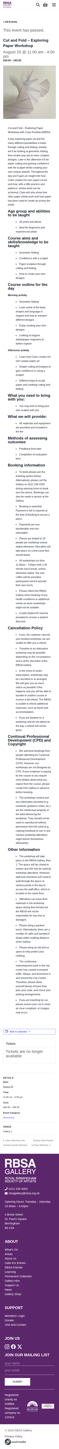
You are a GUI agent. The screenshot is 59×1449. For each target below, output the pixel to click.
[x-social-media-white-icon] (19, 1346)
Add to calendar (18, 1031)
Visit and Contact (15, 1324)
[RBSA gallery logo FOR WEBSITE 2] (7, 5)
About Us (10, 1258)
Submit (17, 1381)
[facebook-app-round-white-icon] (13, 1346)
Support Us (12, 1285)
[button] (38, 5)
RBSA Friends (13, 1267)
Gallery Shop (13, 1294)
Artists (9, 1254)
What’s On (11, 1249)
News (8, 1289)
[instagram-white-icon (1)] (7, 1346)
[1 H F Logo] (48, 1406)
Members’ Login (15, 1315)
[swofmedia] (15, 1442)
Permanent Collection (18, 1276)
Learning (10, 1271)
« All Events (10, 21)
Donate (9, 1320)
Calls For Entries (15, 1263)
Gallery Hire (12, 1280)
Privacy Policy (13, 1436)
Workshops (8, 1117)
